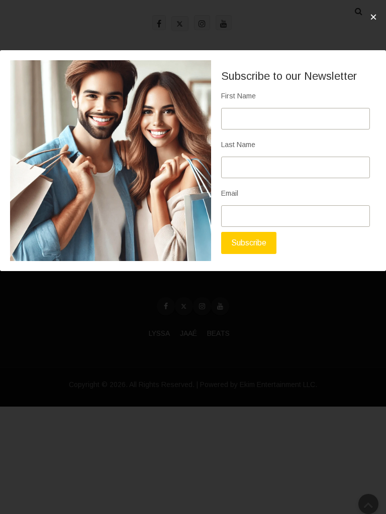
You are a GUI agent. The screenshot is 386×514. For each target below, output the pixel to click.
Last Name (238, 145)
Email (229, 193)
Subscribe (248, 242)
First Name (238, 96)
